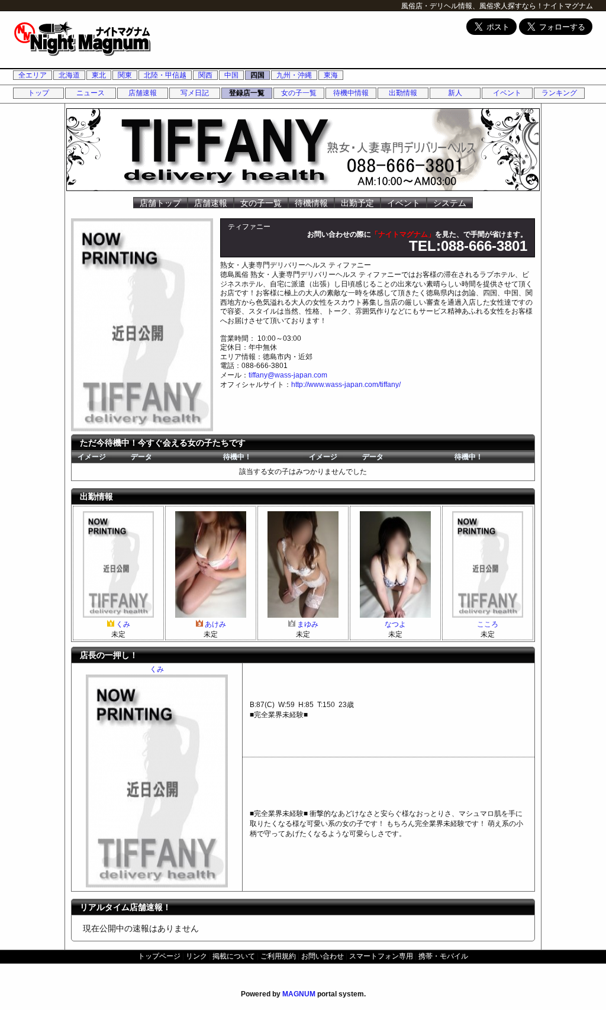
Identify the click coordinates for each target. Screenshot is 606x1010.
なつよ (395, 624)
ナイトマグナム (568, 6)
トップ (38, 93)
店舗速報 (142, 93)
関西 (205, 75)
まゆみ (307, 624)
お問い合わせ (322, 956)
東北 (99, 75)
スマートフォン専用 (381, 956)
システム (449, 203)
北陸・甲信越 (165, 75)
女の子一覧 (299, 93)
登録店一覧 (247, 93)
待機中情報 (351, 93)
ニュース (90, 93)
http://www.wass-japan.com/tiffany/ (346, 384)
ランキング (559, 93)
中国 (231, 75)
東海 (331, 75)
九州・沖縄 (294, 75)
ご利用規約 (278, 956)
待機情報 (311, 203)
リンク (196, 956)
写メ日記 (194, 93)
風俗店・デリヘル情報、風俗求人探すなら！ (472, 6)
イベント (507, 93)
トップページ (159, 956)
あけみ (215, 624)
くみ (123, 624)
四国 (257, 75)
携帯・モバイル (443, 956)
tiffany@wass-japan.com (288, 375)
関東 (125, 75)
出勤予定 (357, 203)
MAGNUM (298, 994)
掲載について (233, 956)
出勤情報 (403, 93)
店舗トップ (160, 203)
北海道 (69, 75)
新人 (455, 93)
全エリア (32, 75)
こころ (487, 624)
